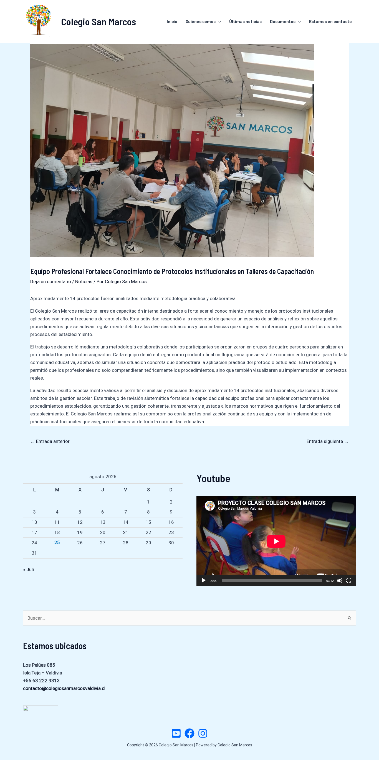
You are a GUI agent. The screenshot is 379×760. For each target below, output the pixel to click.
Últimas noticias (245, 21)
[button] (218, 21)
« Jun (28, 569)
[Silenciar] (340, 580)
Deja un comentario (50, 281)
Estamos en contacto (330, 21)
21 (125, 532)
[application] (276, 541)
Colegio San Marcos (98, 21)
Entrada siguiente (328, 441)
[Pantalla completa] (349, 580)
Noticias (83, 281)
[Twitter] (176, 733)
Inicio (172, 21)
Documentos (282, 21)
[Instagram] (203, 733)
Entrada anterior (50, 441)
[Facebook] (189, 733)
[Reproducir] (203, 580)
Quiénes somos (201, 21)
